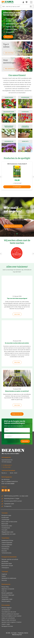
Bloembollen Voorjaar (7, 565)
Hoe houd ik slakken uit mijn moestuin (11, 616)
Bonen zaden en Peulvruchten (9, 521)
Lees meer (17, 314)
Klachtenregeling (6, 601)
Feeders (4, 576)
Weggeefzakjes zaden (7, 532)
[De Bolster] (17, 253)
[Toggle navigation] (31, 2)
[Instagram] (6, 490)
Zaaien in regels (6, 624)
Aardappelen (5, 561)
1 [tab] (17, 233)
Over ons (4, 591)
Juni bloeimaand (6, 610)
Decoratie (4, 551)
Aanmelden (25, 441)
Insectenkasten (5, 546)
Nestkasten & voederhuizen (9, 578)
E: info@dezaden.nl (7, 465)
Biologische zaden (6, 515)
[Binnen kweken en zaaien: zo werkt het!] (17, 378)
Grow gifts (4, 530)
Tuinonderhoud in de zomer (9, 612)
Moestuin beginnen (7, 607)
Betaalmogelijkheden (7, 593)
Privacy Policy (5, 587)
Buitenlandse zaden (7, 526)
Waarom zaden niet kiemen (9, 620)
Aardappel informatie (7, 626)
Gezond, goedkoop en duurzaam (10, 614)
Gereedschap (5, 548)
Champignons (5, 567)
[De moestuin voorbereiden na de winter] (17, 330)
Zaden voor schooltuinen (8, 618)
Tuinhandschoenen (6, 553)
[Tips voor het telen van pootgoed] (17, 285)
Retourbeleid (5, 597)
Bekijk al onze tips (17, 414)
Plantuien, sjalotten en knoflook (10, 559)
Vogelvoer (4, 574)
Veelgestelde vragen (7, 599)
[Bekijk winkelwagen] (26, 2)
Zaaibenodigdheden (7, 542)
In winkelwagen (17, 186)
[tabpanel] (17, 217)
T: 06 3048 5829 (6, 467)
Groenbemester (6, 528)
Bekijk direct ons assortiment (13, 226)
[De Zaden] (8, 2)
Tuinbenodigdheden (7, 544)
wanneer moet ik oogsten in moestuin (11, 622)
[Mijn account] (23, 2)
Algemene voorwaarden (8, 589)
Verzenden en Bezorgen (8, 595)
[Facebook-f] (3, 490)
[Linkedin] (8, 490)
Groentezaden (5, 519)
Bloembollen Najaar (7, 563)
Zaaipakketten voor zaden (8, 534)
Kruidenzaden (5, 517)
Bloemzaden (5, 523)
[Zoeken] (30, 6)
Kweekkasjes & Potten (7, 540)
